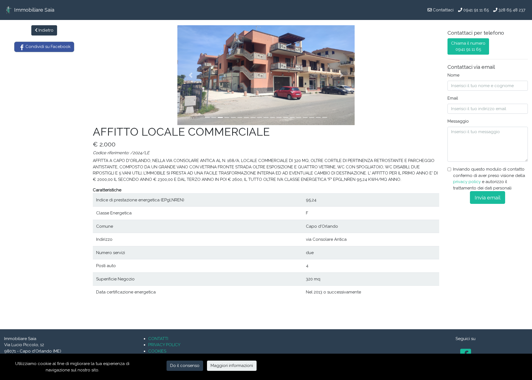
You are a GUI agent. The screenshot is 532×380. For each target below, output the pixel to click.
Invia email (487, 197)
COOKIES (157, 351)
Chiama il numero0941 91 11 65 (468, 46)
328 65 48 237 (511, 9)
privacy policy (467, 181)
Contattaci (443, 9)
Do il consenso (185, 365)
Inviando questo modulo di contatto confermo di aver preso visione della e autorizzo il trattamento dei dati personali (489, 179)
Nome (453, 75)
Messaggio (458, 121)
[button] (190, 75)
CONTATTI (158, 338)
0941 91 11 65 (475, 9)
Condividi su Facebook (47, 46)
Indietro (45, 30)
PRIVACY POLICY (164, 344)
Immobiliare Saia (33, 10)
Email (452, 98)
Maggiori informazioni (232, 365)
